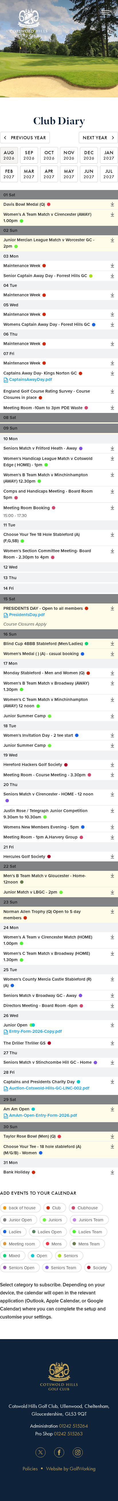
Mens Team (89, 1244)
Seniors (71, 1256)
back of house (22, 1208)
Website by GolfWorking (70, 1468)
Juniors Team (91, 1220)
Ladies (15, 1232)
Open (42, 1256)
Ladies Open (50, 1232)
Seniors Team (63, 1268)
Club (56, 1208)
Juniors (55, 1220)
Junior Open (20, 1220)
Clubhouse (88, 1208)
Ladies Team (90, 1232)
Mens (57, 1244)
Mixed (14, 1256)
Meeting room (22, 1244)
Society (100, 1268)
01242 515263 (68, 1433)
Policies (30, 1468)
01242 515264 (73, 1425)
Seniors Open (21, 1268)
